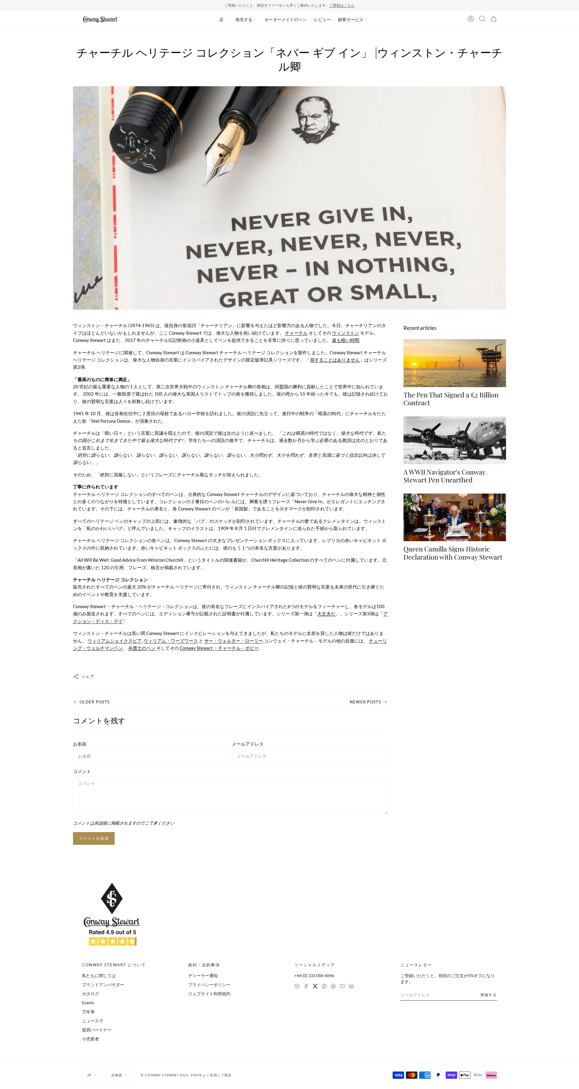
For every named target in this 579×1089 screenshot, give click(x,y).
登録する (488, 995)
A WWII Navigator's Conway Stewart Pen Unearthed (444, 476)
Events (88, 1002)
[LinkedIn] (351, 987)
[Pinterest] (333, 987)
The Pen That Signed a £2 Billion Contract (450, 398)
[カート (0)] (493, 19)
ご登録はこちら (342, 5)
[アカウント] (470, 19)
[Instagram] (297, 987)
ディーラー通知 (203, 975)
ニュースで (92, 1020)
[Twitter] (315, 987)
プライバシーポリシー (209, 984)
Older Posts (95, 701)
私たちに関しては (99, 975)
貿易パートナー (97, 1029)
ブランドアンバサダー (103, 984)
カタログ (90, 993)
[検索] (482, 19)
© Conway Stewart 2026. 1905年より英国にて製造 (186, 1075)
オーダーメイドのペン (285, 19)
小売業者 (90, 1038)
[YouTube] (342, 987)
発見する (244, 19)
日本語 (116, 1075)
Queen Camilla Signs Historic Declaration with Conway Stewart (452, 552)
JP (89, 1075)
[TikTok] (324, 987)
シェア (87, 676)
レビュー (322, 19)
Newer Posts (365, 701)
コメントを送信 (94, 838)
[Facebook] (306, 987)
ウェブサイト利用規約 (209, 993)
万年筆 (88, 1011)
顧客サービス (350, 19)
